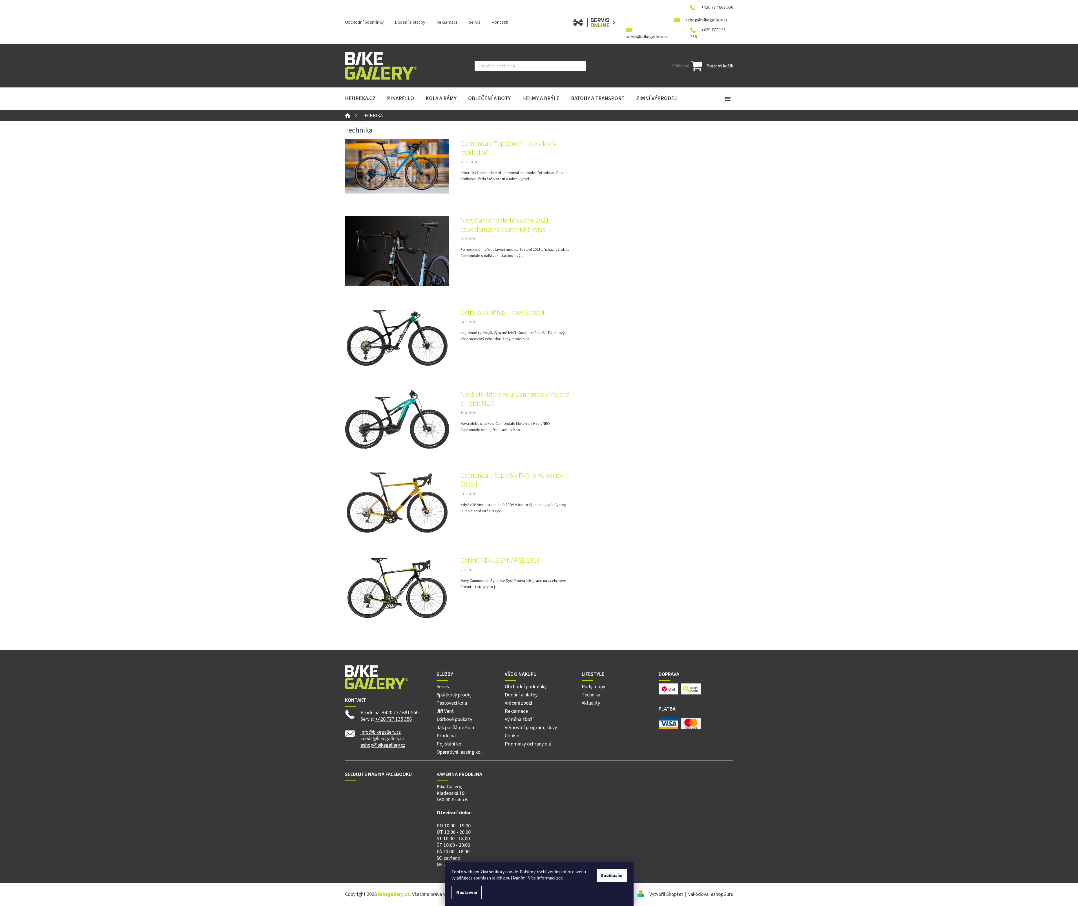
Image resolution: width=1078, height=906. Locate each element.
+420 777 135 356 (393, 719)
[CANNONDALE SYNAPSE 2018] (397, 588)
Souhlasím (612, 875)
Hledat (595, 66)
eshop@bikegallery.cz (382, 745)
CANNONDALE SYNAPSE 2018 (500, 560)
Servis (474, 22)
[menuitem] (360, 98)
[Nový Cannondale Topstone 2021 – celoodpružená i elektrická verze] (397, 251)
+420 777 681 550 (400, 712)
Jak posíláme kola (455, 727)
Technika (591, 695)
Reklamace (447, 22)
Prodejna (446, 736)
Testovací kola (452, 703)
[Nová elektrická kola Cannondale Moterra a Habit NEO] (397, 419)
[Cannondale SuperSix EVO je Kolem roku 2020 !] (397, 502)
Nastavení (466, 892)
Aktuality (591, 703)
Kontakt (500, 22)
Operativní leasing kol (459, 752)
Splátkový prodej (454, 695)
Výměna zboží (519, 719)
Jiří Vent (445, 711)
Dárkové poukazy (454, 719)
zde (559, 878)
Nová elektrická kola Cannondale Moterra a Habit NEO (515, 399)
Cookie (512, 736)
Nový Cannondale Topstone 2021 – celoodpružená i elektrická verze (507, 225)
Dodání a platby (410, 22)
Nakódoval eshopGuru (710, 894)
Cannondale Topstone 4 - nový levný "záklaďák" (508, 148)
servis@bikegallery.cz (382, 738)
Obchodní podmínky (364, 22)
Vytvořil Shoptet (666, 894)
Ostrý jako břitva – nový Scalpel (502, 312)
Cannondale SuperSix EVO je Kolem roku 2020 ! (514, 480)
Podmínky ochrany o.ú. (528, 744)
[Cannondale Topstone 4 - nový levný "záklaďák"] (397, 166)
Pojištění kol (449, 744)
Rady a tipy (593, 686)
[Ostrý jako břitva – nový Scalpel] (397, 337)
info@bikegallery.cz (380, 732)
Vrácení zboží (518, 703)
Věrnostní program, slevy (531, 727)
